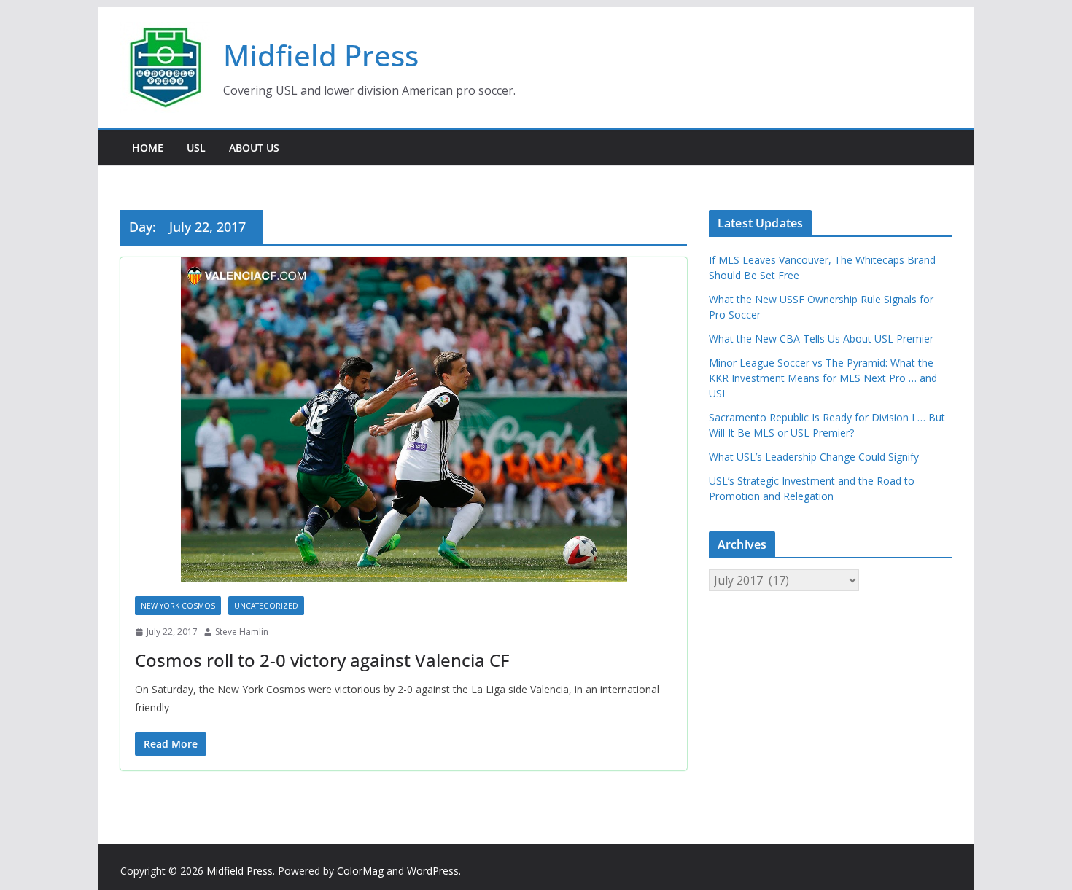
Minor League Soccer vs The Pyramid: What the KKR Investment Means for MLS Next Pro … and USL (823, 378)
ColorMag (360, 871)
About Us (254, 148)
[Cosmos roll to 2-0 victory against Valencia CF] (403, 419)
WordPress (433, 871)
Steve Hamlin (241, 631)
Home (147, 148)
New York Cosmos (178, 606)
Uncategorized (266, 606)
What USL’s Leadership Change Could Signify (814, 457)
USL (196, 148)
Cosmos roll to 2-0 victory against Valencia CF (322, 660)
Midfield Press (321, 55)
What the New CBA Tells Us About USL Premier (821, 339)
